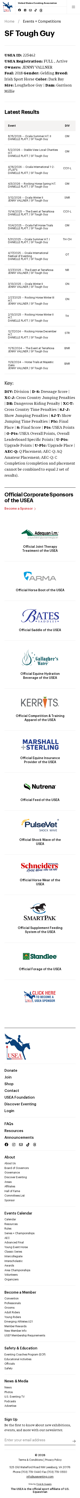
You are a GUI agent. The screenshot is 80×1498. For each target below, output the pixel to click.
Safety (8, 1368)
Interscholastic (13, 1261)
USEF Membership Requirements (24, 1335)
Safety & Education (20, 1348)
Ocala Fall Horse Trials (39, 225)
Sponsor (9, 1200)
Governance (12, 1172)
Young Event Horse (16, 1247)
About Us (10, 1163)
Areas (8, 1182)
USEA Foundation (19, 1097)
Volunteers (11, 1274)
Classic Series (13, 1251)
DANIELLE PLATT (18, 139)
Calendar (10, 1219)
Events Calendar (18, 1213)
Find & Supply (44, 1484)
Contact (11, 1091)
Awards (9, 1265)
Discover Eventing (20, 1104)
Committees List (14, 1195)
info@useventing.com (40, 1476)
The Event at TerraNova (40, 211)
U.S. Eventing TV (14, 1396)
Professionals (12, 1303)
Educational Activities (17, 1359)
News (8, 1387)
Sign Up (11, 1419)
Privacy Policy (53, 1460)
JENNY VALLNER (18, 200)
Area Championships (17, 1270)
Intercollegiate (13, 1256)
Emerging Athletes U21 (18, 1321)
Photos (8, 1392)
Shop (9, 1084)
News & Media (16, 1381)
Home (9, 21)
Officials (9, 1363)
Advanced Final (14, 1242)
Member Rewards (15, 1326)
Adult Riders (12, 1312)
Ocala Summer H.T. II (38, 136)
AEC (7, 1238)
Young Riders (12, 1317)
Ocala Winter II (34, 197)
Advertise (10, 1406)
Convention (11, 1298)
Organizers (11, 1279)
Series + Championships (19, 1233)
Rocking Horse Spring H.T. (40, 183)
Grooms (9, 1307)
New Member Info (15, 1330)
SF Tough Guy (39, 139)
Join (8, 1077)
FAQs (8, 1124)
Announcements (19, 1137)
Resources (13, 1131)
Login (9, 1111)
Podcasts (10, 1401)
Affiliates (9, 1186)
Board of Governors (16, 1168)
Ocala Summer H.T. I (37, 239)
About (9, 1157)
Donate (10, 1070)
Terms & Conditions (30, 1460)
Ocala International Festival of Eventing (28, 254)
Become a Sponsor (18, 508)
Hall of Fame (12, 1191)
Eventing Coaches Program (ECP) (25, 1354)
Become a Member (20, 1292)
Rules (7, 1228)
